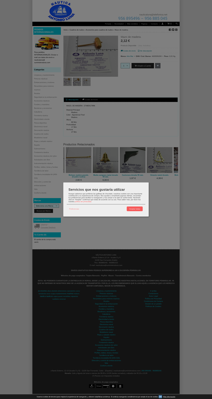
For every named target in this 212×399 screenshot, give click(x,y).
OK (160, 397)
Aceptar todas (134, 209)
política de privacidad (83, 202)
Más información (169, 397)
